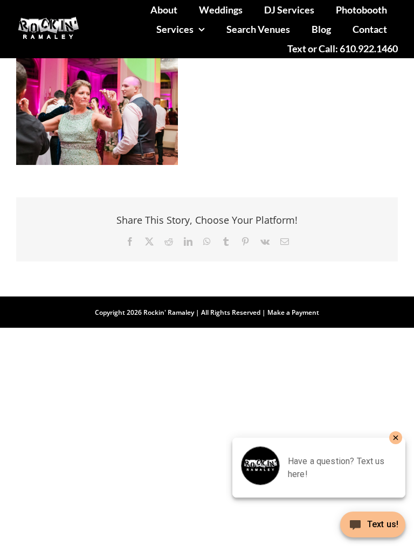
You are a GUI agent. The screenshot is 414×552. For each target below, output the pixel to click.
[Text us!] (373, 528)
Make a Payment (293, 312)
